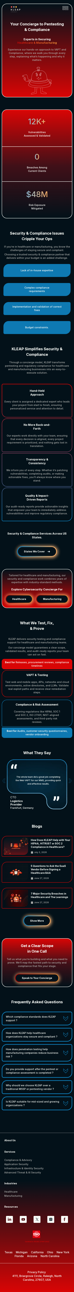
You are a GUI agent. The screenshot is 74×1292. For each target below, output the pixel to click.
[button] (65, 7)
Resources (11, 1206)
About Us (10, 1140)
